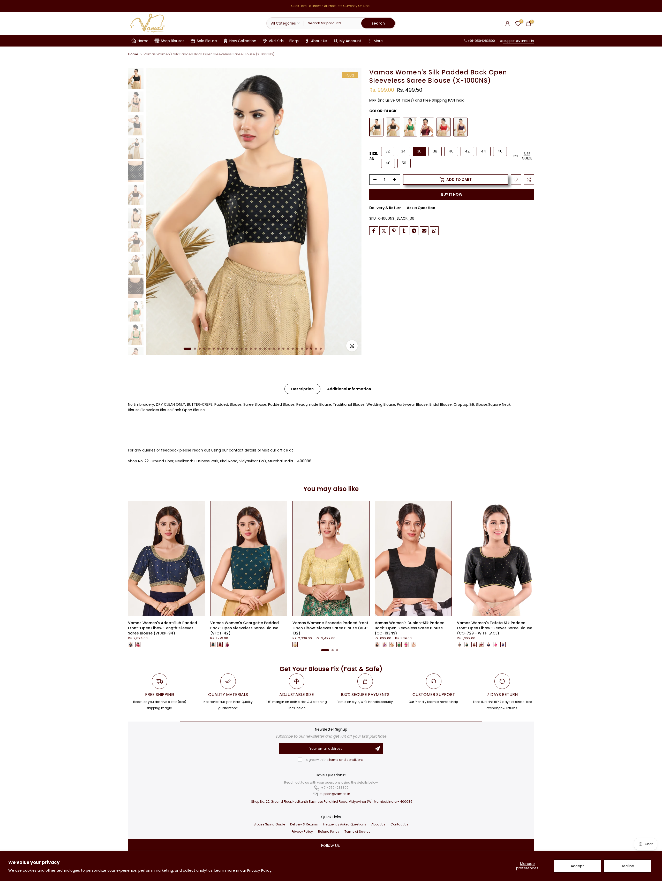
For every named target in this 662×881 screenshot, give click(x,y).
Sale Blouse (207, 40)
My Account (350, 40)
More (378, 40)
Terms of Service (357, 831)
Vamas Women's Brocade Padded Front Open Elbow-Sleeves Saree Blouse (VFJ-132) (330, 628)
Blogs (294, 40)
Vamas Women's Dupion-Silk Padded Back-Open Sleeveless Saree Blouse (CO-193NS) (410, 628)
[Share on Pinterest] (393, 230)
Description (302, 389)
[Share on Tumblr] (404, 230)
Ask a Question (421, 207)
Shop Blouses (172, 40)
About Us (319, 40)
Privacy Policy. (259, 870)
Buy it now (451, 194)
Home (143, 40)
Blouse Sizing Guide (269, 824)
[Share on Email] (424, 230)
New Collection (242, 40)
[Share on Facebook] (373, 230)
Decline (627, 866)
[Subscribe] (377, 749)
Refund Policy (328, 831)
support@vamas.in (518, 41)
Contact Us (399, 824)
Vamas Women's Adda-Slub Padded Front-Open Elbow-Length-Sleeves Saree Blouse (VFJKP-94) (162, 628)
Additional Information (349, 389)
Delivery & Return (385, 207)
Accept (577, 866)
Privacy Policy (302, 831)
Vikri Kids (276, 40)
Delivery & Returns (304, 824)
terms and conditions (346, 759)
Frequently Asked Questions (344, 824)
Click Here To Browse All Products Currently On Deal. (331, 6)
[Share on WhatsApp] (434, 230)
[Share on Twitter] (383, 230)
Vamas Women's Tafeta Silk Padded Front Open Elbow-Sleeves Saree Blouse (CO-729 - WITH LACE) (494, 628)
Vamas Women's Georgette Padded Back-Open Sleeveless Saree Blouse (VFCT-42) (244, 628)
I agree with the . (334, 759)
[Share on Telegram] (414, 230)
